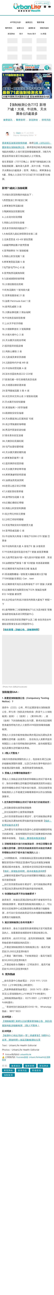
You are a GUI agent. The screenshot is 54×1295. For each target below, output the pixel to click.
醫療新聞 (20, 119)
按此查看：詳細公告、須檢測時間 (21, 629)
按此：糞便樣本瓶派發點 (32, 838)
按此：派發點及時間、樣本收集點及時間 (24, 871)
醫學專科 (8, 28)
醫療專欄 (40, 22)
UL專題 (43, 34)
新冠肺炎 (11, 34)
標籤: (5, 1065)
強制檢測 (8, 1075)
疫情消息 (46, 119)
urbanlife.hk (25, 1054)
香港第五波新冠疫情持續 (14, 143)
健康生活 (20, 28)
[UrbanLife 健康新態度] (27, 7)
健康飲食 (31, 28)
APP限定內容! (15, 22)
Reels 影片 (32, 34)
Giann (18, 133)
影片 (21, 34)
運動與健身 (44, 28)
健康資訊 (29, 22)
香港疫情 (36, 1070)
